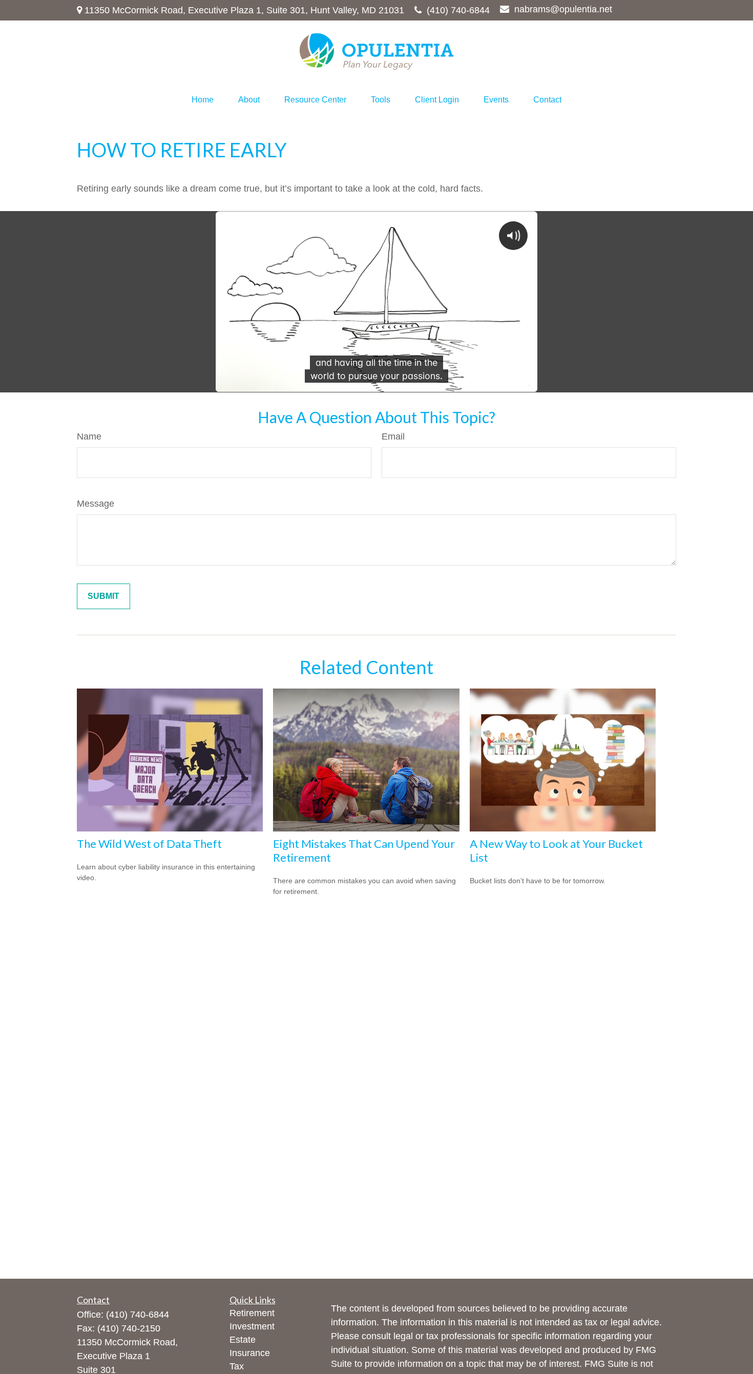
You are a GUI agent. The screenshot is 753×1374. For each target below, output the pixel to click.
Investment (252, 1326)
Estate (242, 1340)
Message (95, 503)
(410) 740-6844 (458, 10)
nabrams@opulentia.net (563, 9)
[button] (202, 100)
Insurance (249, 1353)
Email (393, 436)
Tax (236, 1366)
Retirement (252, 1313)
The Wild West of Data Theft (149, 843)
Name (89, 436)
